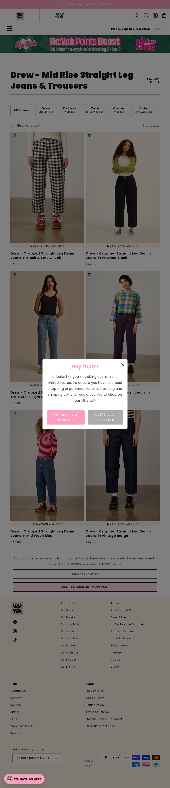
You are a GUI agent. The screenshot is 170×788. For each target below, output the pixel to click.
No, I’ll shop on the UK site (106, 417)
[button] (24, 779)
